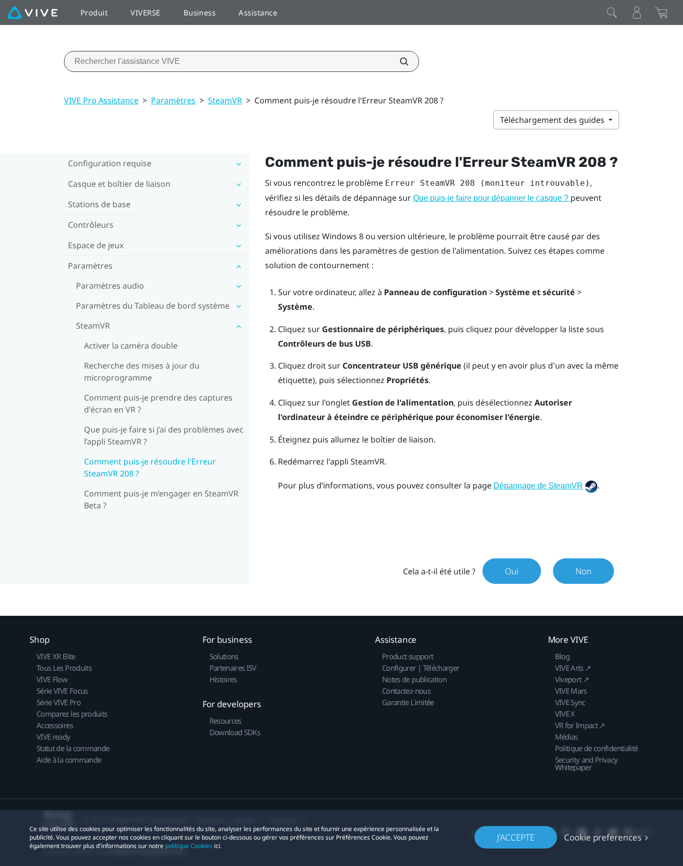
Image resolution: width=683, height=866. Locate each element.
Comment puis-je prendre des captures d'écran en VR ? (158, 403)
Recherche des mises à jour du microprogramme (142, 371)
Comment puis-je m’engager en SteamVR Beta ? (161, 499)
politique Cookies (188, 846)
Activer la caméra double (131, 345)
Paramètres (173, 100)
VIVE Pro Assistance (101, 100)
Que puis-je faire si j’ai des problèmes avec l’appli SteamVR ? (164, 435)
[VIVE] (33, 12)
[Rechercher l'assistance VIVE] (398, 61)
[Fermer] (612, 12)
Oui (511, 571)
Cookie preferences (603, 837)
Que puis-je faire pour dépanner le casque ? (491, 198)
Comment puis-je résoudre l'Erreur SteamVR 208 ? (150, 467)
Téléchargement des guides (553, 119)
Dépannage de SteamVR (538, 485)
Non (584, 571)
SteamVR (225, 100)
